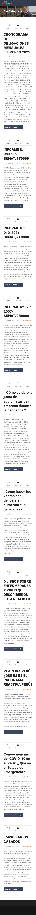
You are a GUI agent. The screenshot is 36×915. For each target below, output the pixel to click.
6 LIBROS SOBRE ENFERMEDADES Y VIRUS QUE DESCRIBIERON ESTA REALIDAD (17, 590)
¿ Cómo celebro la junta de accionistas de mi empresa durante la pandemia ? (18, 401)
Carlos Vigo (15, 57)
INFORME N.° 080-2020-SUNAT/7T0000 (16, 154)
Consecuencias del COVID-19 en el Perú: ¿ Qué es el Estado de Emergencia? (17, 763)
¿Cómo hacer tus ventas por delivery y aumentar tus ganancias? (17, 500)
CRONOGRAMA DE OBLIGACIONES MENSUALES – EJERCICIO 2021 (17, 43)
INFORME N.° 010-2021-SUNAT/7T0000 (16, 232)
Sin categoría (27, 57)
